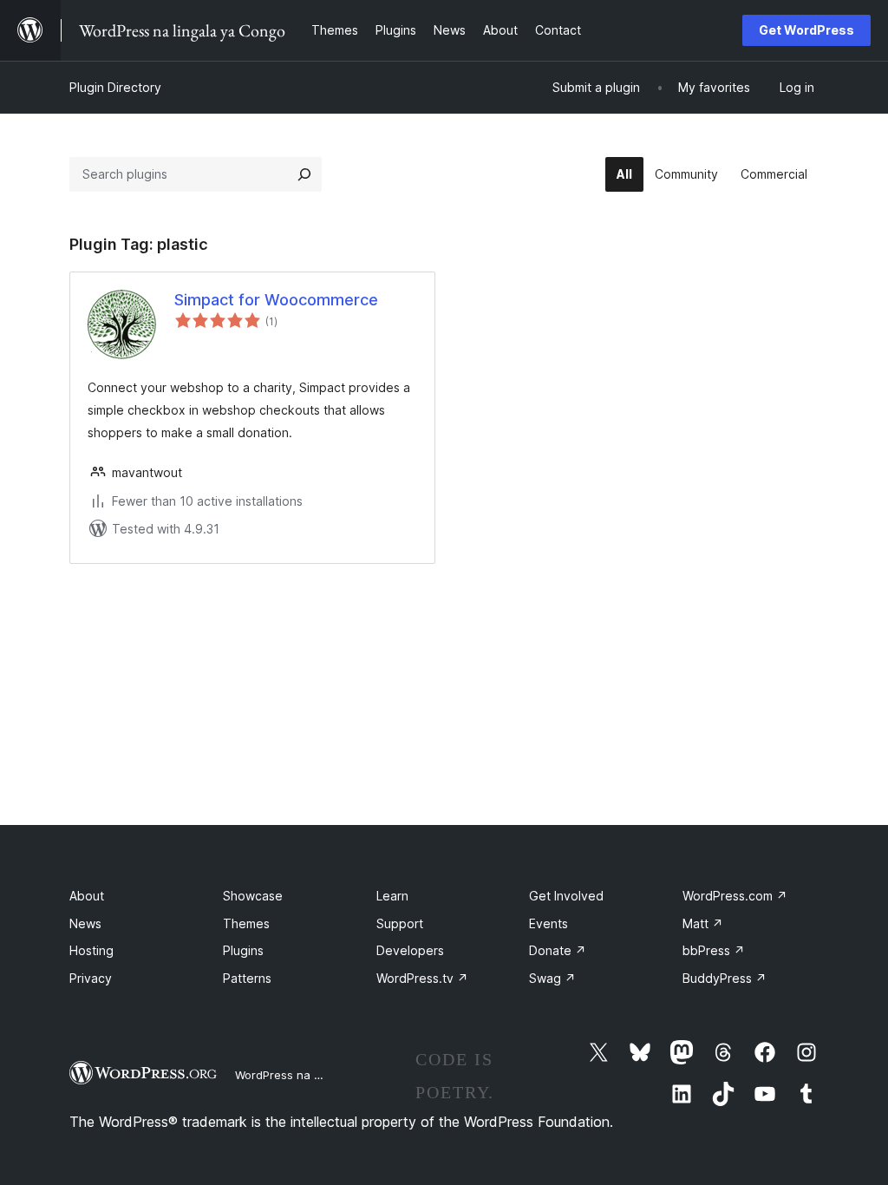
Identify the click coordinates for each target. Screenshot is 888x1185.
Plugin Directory (115, 87)
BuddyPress (724, 978)
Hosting (91, 950)
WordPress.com (734, 895)
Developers (410, 950)
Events (548, 923)
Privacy (90, 978)
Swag (552, 978)
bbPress (713, 950)
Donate (557, 950)
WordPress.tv (422, 978)
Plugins (243, 950)
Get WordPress (806, 30)
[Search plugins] (304, 174)
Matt (702, 923)
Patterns (247, 978)
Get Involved (566, 895)
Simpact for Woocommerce (276, 300)
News (85, 923)
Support (399, 923)
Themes (246, 923)
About (86, 895)
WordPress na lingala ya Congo (320, 1075)
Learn (392, 895)
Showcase (253, 895)
